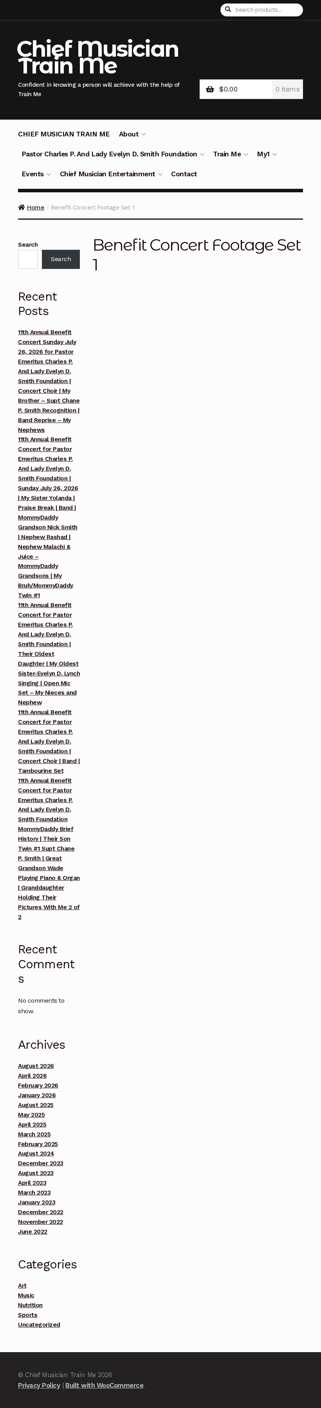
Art (22, 1285)
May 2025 (31, 1114)
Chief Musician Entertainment (107, 174)
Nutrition (30, 1305)
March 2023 (34, 1192)
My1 (263, 154)
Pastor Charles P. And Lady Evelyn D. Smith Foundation (109, 154)
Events (33, 174)
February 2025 (38, 1144)
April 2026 (32, 1075)
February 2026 (38, 1085)
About (129, 134)
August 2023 (36, 1173)
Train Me (227, 154)
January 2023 (36, 1202)
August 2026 (36, 1065)
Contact (184, 174)
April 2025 (32, 1124)
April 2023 (32, 1182)
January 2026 (37, 1095)
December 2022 (40, 1212)
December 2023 (40, 1163)
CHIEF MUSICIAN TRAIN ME (64, 134)
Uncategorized (39, 1324)
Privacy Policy (39, 1385)
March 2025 (34, 1134)
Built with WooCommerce (104, 1385)
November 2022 (40, 1221)
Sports (27, 1314)
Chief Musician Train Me (97, 57)
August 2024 (36, 1153)
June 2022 (32, 1231)
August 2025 (36, 1105)
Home (35, 207)
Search (28, 244)
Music (26, 1295)
